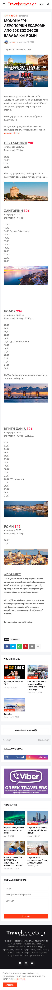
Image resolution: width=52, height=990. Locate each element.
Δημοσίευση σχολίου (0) (26, 730)
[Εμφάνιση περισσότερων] (38, 646)
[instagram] (26, 963)
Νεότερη (7, 740)
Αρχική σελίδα (10, 16)
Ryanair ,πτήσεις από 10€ (13, 682)
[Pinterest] (25, 646)
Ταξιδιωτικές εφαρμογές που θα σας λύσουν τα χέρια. (37, 860)
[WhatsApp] (19, 646)
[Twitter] (13, 646)
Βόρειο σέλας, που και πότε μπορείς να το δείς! (14, 830)
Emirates (8, 714)
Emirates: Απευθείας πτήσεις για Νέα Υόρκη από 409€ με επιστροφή (36, 685)
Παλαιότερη (43, 740)
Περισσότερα (19, 979)
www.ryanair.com (12, 133)
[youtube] (32, 963)
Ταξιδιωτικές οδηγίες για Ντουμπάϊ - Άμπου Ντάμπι (37, 830)
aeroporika (23, 16)
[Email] (32, 646)
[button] (4, 4)
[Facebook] (7, 646)
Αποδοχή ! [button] (10, 985)
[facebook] (20, 963)
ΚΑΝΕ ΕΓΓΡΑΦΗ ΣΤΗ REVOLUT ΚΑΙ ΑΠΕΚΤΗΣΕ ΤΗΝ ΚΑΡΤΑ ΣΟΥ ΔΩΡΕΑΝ (13, 861)
